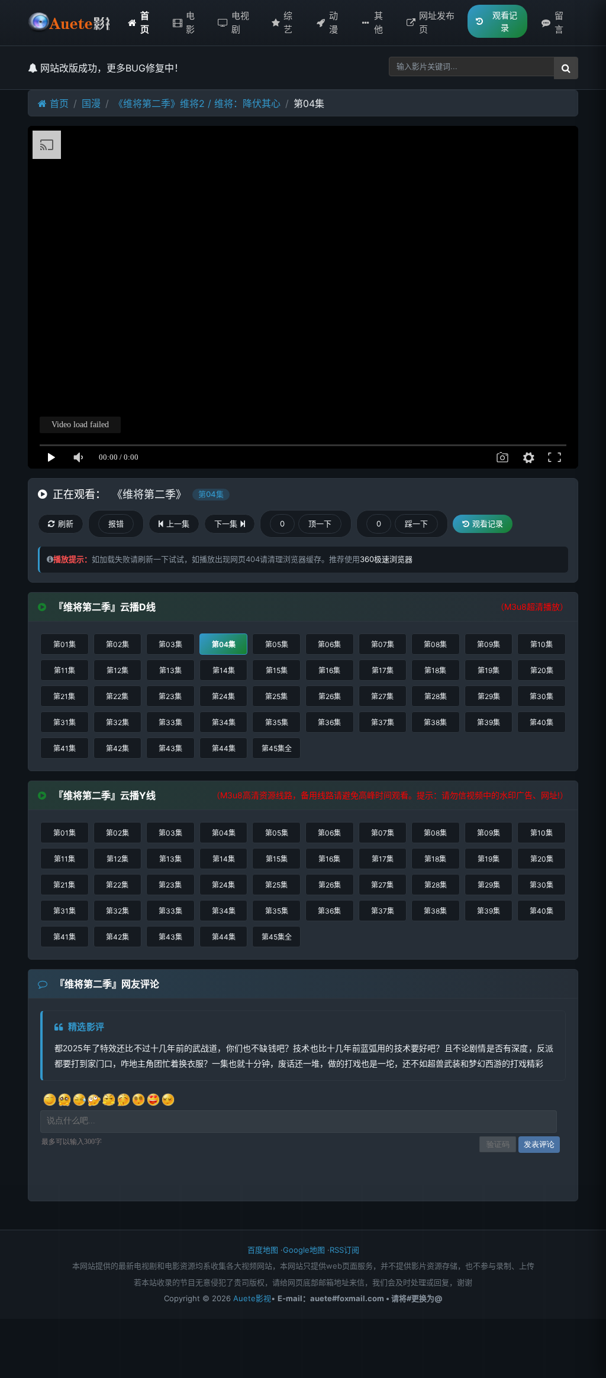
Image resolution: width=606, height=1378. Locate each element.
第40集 (541, 722)
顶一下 (319, 523)
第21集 (64, 696)
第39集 (488, 722)
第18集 (435, 670)
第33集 (170, 722)
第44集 (224, 748)
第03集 (170, 644)
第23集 (170, 696)
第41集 (64, 748)
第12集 (117, 670)
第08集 (435, 644)
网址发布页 (436, 22)
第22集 (117, 696)
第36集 (329, 722)
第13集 (170, 670)
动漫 (333, 22)
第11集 (64, 670)
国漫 (91, 103)
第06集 (329, 644)
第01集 (64, 644)
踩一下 (416, 523)
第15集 (277, 670)
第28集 (435, 696)
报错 (116, 523)
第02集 (117, 644)
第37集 (382, 722)
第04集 (224, 644)
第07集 (382, 644)
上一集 (177, 523)
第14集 (223, 670)
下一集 (225, 523)
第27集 (382, 696)
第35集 (276, 722)
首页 (144, 22)
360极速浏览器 (386, 559)
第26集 (329, 696)
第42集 (117, 748)
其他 (378, 22)
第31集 (64, 722)
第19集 (488, 670)
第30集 (541, 696)
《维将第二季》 (149, 494)
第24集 (223, 696)
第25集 (276, 696)
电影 (190, 22)
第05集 (276, 644)
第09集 (488, 644)
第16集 (329, 670)
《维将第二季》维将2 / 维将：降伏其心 (197, 103)
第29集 (489, 696)
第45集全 (277, 748)
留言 (559, 22)
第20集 (541, 670)
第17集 (383, 670)
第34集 (224, 722)
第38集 (435, 722)
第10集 (541, 644)
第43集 (170, 748)
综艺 (287, 22)
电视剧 (240, 22)
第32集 (117, 722)
